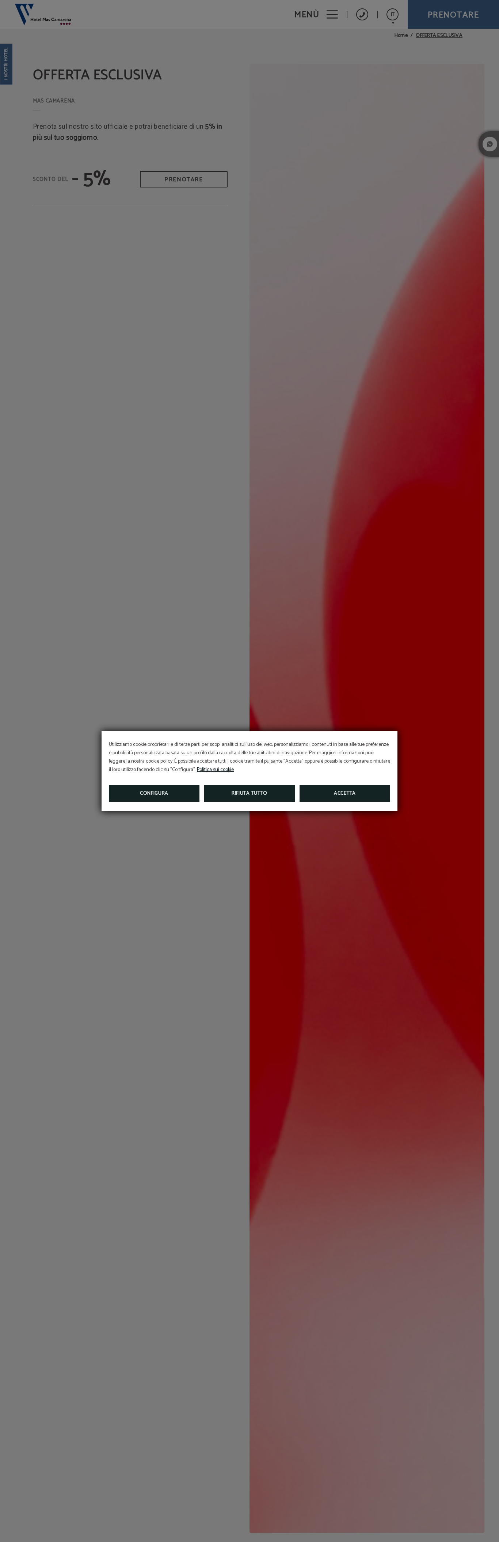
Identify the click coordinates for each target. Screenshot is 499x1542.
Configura (154, 793)
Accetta (345, 793)
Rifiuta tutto (249, 793)
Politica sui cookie (215, 770)
